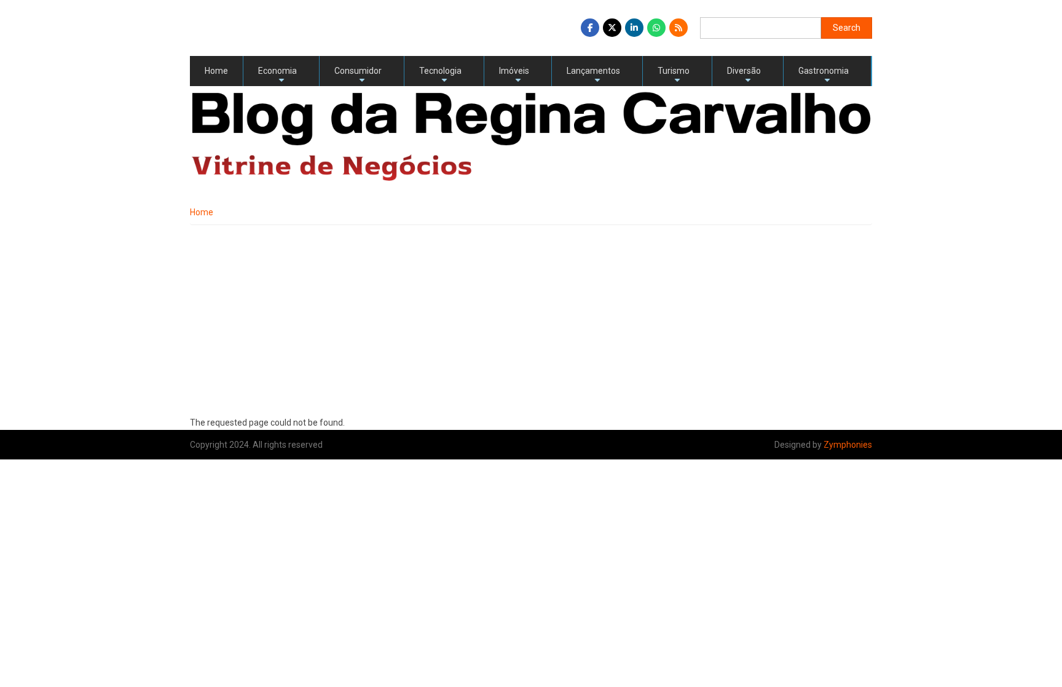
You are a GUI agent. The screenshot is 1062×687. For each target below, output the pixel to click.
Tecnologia (440, 76)
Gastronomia (823, 76)
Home (216, 71)
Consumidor (358, 76)
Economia (277, 76)
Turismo (674, 76)
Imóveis (514, 76)
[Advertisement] (531, 317)
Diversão (744, 76)
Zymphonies (848, 445)
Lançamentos (593, 76)
